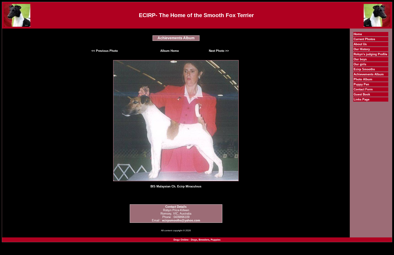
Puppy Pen (361, 84)
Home (358, 34)
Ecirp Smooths (364, 69)
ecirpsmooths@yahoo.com (181, 220)
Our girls (360, 64)
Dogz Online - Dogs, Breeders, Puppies (197, 239)
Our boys (360, 59)
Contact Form (363, 89)
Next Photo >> (219, 51)
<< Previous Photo (104, 51)
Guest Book (362, 94)
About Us (360, 44)
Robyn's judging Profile (370, 54)
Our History (362, 49)
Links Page (361, 99)
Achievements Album (369, 74)
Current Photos (364, 39)
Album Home (169, 51)
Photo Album (363, 79)
